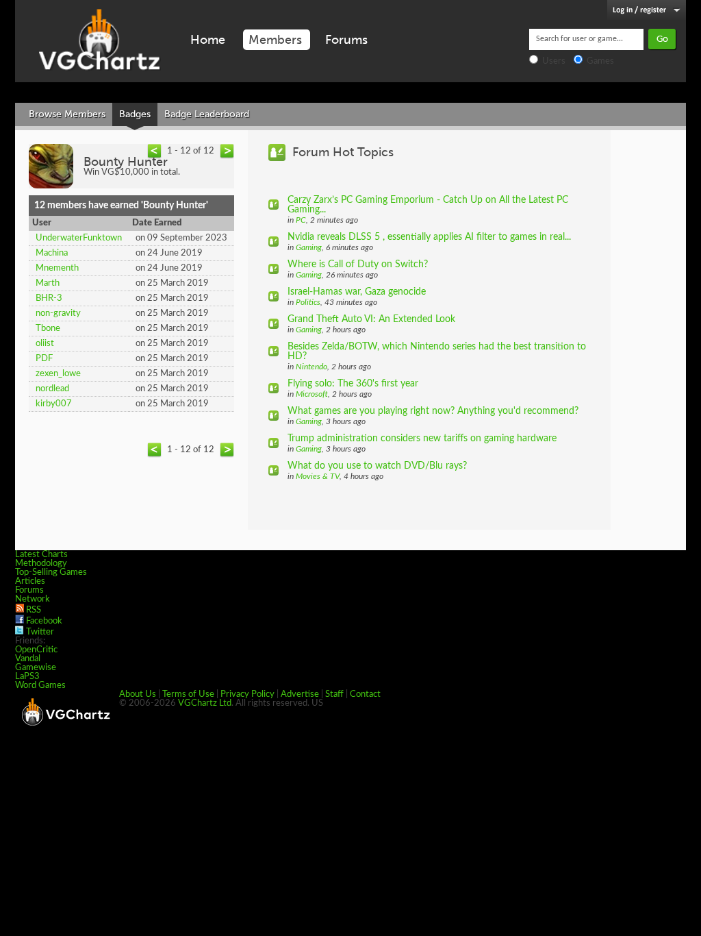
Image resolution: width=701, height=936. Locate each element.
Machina (52, 253)
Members (275, 40)
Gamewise (35, 667)
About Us (137, 694)
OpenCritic (36, 649)
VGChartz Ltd (204, 703)
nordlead (52, 388)
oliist (45, 343)
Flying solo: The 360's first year (353, 384)
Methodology (41, 563)
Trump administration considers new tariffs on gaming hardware (422, 438)
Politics (308, 302)
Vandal (27, 658)
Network (32, 599)
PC (301, 220)
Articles (30, 581)
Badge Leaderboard (206, 114)
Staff (334, 694)
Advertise (300, 694)
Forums (346, 40)
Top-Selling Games (51, 572)
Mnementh (57, 268)
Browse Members (67, 114)
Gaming (309, 247)
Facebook (44, 621)
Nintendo (311, 366)
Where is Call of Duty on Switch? (358, 264)
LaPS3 (27, 676)
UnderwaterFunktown (79, 238)
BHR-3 (49, 298)
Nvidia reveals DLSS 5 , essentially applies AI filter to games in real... (429, 237)
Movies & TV (318, 476)
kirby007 (54, 403)
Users (553, 61)
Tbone (48, 328)
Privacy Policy (247, 694)
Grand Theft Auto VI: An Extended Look (371, 319)
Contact (365, 694)
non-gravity (58, 313)
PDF (44, 358)
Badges (135, 114)
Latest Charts (41, 554)
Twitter (40, 632)
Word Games (40, 685)
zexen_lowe (58, 373)
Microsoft (312, 394)
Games (600, 61)
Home (207, 40)
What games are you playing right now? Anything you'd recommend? (433, 411)
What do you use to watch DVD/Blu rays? (377, 466)
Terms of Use (188, 694)
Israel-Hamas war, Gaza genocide (357, 292)
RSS (33, 610)
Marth (48, 283)
